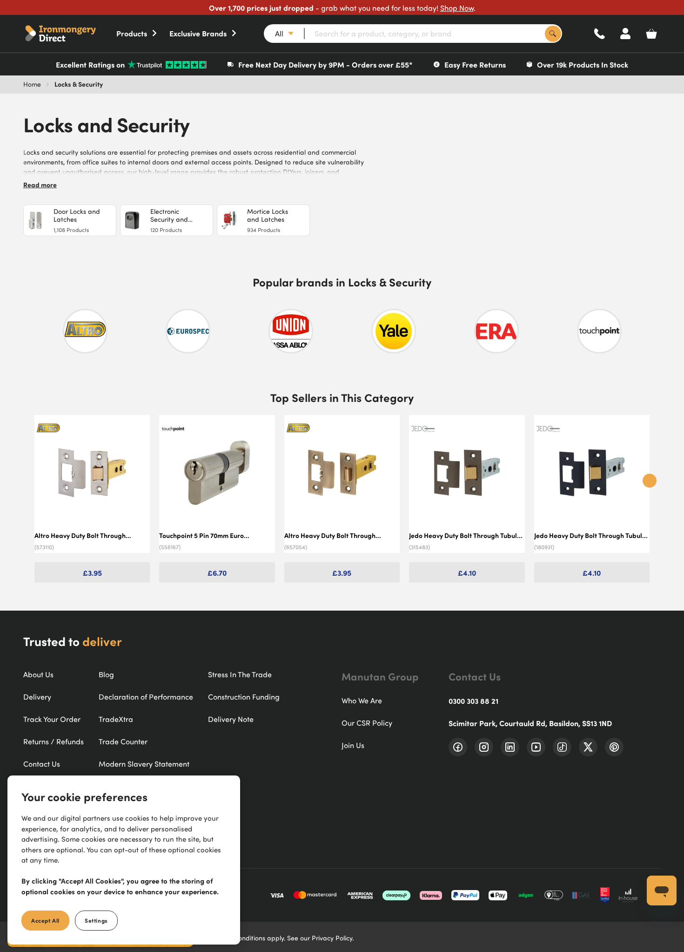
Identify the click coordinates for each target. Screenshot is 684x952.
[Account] (625, 33)
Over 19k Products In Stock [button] (582, 64)
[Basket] (651, 33)
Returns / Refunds (53, 741)
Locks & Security (78, 83)
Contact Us (41, 764)
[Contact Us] (599, 33)
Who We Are (362, 700)
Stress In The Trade (240, 674)
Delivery (37, 697)
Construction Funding (244, 697)
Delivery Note (231, 719)
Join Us (353, 745)
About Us (38, 674)
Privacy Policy (332, 937)
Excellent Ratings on (90, 64)
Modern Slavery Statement (144, 764)
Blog (106, 674)
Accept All (45, 920)
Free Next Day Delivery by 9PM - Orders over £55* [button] (325, 64)
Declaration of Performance (146, 697)
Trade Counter (123, 741)
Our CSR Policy (367, 723)
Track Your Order (51, 719)
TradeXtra (116, 719)
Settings (96, 920)
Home (32, 84)
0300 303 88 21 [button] (473, 700)
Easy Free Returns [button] (475, 64)
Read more (40, 184)
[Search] (553, 34)
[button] (69, 33)
